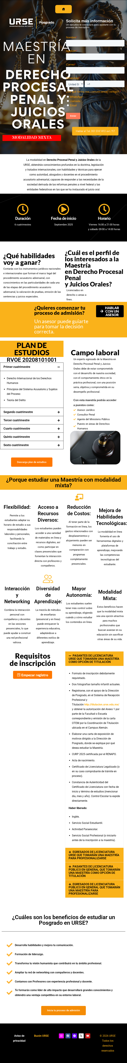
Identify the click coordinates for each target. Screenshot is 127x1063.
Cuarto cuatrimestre (16, 428)
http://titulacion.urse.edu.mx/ (101, 704)
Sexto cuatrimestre (16, 445)
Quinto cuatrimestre (16, 436)
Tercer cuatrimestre (16, 420)
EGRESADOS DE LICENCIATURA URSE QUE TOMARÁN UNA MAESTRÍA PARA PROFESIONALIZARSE (94, 855)
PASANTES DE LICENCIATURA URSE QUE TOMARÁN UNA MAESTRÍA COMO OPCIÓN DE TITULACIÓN (94, 659)
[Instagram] (61, 1035)
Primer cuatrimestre (16, 367)
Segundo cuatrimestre (18, 412)
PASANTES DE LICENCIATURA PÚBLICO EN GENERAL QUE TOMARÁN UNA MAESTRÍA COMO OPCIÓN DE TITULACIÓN (94, 871)
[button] (95, 131)
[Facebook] (67, 1035)
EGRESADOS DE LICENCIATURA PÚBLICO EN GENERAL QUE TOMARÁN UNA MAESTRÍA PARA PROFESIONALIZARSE (94, 888)
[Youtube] (87, 1035)
